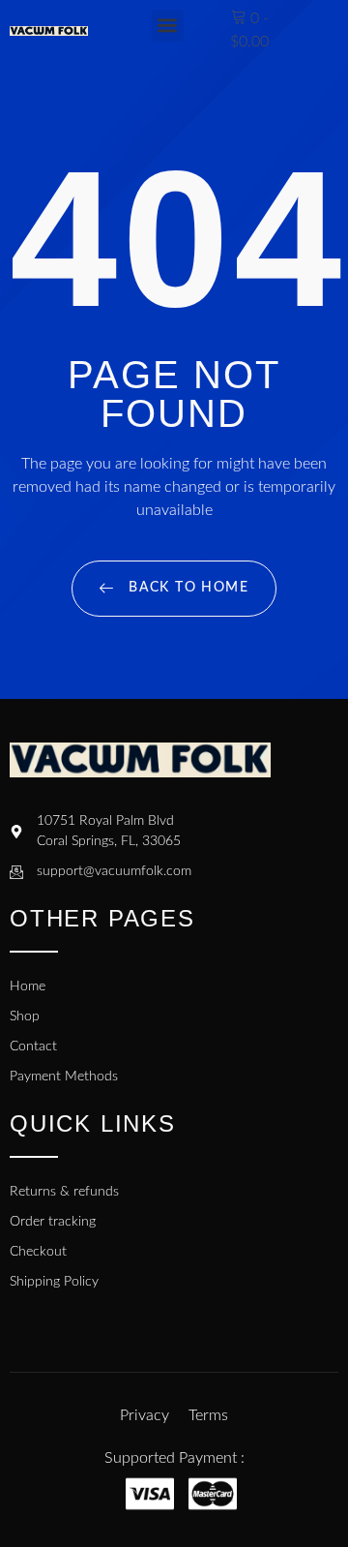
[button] (168, 26)
